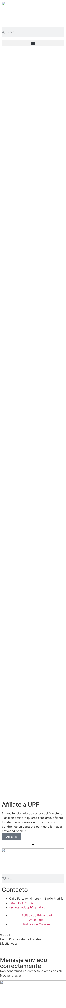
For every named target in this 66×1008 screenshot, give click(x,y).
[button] (33, 43)
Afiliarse (11, 836)
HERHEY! (24, 943)
